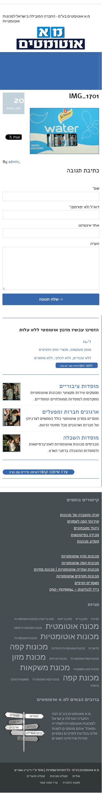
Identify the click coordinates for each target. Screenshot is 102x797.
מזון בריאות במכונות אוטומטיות (34, 619)
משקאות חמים (20, 679)
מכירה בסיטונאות (85, 534)
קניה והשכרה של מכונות (79, 514)
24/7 (87, 341)
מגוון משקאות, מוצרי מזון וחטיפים (65, 349)
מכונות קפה (29, 647)
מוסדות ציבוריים (79, 386)
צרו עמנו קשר (49, 782)
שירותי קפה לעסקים (83, 521)
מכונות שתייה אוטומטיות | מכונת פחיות (66, 569)
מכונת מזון (29, 657)
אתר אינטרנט (88, 225)
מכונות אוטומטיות (69, 636)
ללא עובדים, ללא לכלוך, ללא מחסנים (62, 357)
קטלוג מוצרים (36, 776)
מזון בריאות (65, 619)
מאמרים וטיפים (87, 582)
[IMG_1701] (64, 152)
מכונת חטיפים (58, 658)
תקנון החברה (71, 782)
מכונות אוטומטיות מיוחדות (68, 648)
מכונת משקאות (45, 667)
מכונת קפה (81, 678)
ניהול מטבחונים (86, 528)
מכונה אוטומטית (72, 626)
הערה (94, 243)
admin (13, 161)
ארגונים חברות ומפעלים (70, 412)
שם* (96, 188)
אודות (76, 776)
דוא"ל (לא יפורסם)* (84, 207)
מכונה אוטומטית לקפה (28, 628)
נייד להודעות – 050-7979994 (74, 589)
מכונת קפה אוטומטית (46, 679)
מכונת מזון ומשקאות (86, 669)
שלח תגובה (49, 299)
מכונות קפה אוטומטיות (80, 563)
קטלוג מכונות (88, 541)
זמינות (95, 619)
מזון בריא (81, 619)
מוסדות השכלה (81, 438)
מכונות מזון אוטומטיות (80, 556)
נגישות (95, 685)
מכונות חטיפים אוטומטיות (77, 576)
